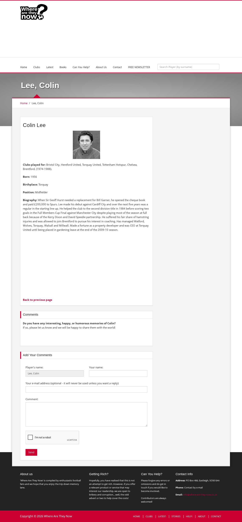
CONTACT (216, 516)
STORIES (175, 516)
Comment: (32, 399)
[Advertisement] (147, 29)
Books (63, 67)
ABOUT (201, 516)
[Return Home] (33, 11)
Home (23, 67)
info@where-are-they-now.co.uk (200, 494)
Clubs (36, 67)
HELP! (189, 516)
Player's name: (34, 367)
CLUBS (149, 516)
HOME (136, 516)
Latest (49, 67)
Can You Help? (81, 67)
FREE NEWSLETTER (139, 67)
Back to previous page (37, 299)
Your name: (96, 367)
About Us (101, 67)
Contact (117, 67)
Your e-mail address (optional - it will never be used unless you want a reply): (72, 383)
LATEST (162, 516)
